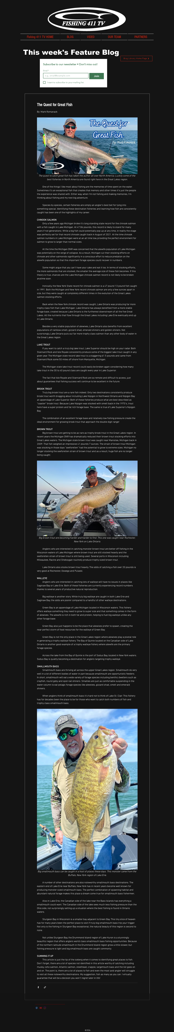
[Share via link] (45, 987)
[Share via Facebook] (38, 987)
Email (46, 71)
